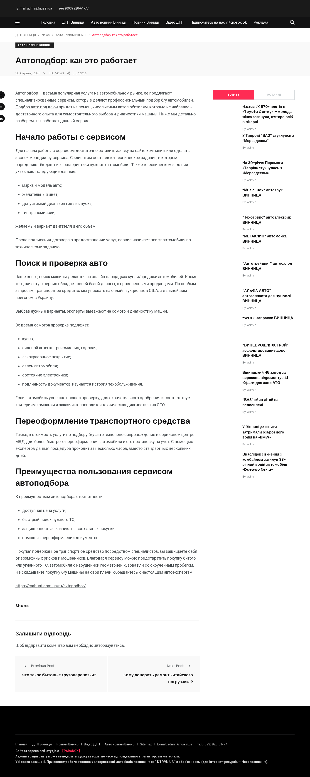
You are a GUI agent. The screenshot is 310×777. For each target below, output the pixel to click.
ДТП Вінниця (73, 22)
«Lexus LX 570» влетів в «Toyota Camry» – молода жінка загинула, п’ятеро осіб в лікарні (267, 114)
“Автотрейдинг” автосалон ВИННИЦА (267, 266)
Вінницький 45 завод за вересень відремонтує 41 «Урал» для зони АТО (265, 377)
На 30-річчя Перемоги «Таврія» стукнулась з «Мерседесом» (262, 168)
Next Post (175, 665)
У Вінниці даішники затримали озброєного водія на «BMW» (263, 432)
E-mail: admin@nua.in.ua (34, 8)
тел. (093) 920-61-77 (74, 8)
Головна (48, 22)
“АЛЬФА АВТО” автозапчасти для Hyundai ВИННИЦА (266, 296)
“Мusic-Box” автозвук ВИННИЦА (262, 193)
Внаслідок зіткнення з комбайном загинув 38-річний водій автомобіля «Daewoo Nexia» (264, 462)
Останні (274, 94)
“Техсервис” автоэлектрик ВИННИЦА (266, 220)
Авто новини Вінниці (108, 22)
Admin (251, 129)
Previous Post (43, 665)
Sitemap (146, 744)
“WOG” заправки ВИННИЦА (267, 318)
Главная (21, 744)
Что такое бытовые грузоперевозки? (59, 675)
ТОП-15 (233, 94)
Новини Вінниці (146, 22)
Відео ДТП (175, 22)
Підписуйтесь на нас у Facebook (218, 22)
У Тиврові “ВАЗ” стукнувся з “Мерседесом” (268, 138)
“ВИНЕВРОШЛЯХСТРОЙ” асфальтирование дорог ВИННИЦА (265, 350)
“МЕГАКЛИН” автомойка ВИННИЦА (264, 239)
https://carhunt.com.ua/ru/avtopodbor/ (50, 585)
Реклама (261, 22)
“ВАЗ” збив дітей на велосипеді (260, 402)
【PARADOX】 (71, 751)
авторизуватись (109, 645)
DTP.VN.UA (165, 762)
